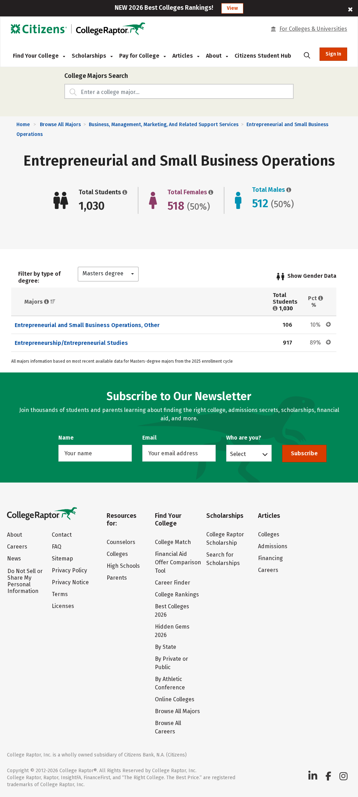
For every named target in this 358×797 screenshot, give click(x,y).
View (232, 8)
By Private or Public (171, 663)
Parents (117, 577)
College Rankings (177, 594)
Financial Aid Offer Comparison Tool (178, 562)
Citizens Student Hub (263, 55)
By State (165, 647)
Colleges (117, 554)
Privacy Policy (69, 570)
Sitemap (62, 558)
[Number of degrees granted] (124, 192)
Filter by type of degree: (39, 277)
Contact (62, 534)
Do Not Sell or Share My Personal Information (25, 581)
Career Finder (172, 582)
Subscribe (304, 453)
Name (66, 437)
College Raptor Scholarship (225, 538)
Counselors (121, 542)
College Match (173, 542)
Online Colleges (174, 699)
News (14, 558)
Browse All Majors (60, 125)
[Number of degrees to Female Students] (210, 192)
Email (149, 437)
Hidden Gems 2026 (172, 630)
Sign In (333, 54)
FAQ (56, 546)
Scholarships (90, 55)
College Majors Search (96, 76)
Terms (60, 594)
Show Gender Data (311, 276)
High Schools (123, 566)
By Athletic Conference (170, 683)
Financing (270, 558)
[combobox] (108, 274)
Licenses (63, 606)
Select (238, 454)
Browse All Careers (168, 727)
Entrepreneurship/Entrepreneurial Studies (71, 343)
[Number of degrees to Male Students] (288, 190)
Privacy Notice (70, 582)
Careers (17, 546)
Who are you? (243, 437)
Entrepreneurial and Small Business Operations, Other (87, 325)
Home (23, 125)
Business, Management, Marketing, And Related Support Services (163, 125)
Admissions (272, 546)
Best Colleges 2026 (172, 610)
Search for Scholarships (223, 558)
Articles (183, 55)
